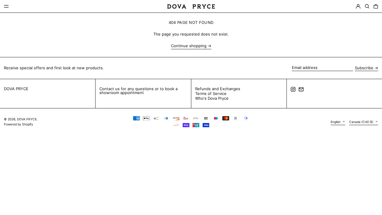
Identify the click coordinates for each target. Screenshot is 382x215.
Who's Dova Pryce (212, 98)
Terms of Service (211, 93)
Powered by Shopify (18, 124)
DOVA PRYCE (16, 88)
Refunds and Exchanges (217, 88)
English (336, 122)
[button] (367, 6)
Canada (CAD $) (361, 122)
